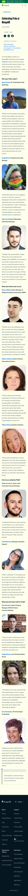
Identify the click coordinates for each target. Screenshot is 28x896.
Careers (4, 813)
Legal (3, 822)
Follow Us (4, 844)
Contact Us (16, 813)
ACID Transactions (18, 871)
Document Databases (19, 863)
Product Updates (18, 827)
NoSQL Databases (18, 858)
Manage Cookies (18, 835)
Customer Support (18, 831)
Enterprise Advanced (7, 860)
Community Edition (6, 865)
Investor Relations (6, 818)
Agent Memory (17, 880)
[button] (21, 802)
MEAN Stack (17, 884)
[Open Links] (25, 5)
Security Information (7, 835)
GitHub (3, 831)
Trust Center (5, 840)
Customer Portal (18, 818)
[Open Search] (22, 5)
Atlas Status (17, 822)
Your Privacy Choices (19, 841)
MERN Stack (17, 876)
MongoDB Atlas (5, 856)
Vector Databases (18, 854)
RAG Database (17, 867)
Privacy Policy (5, 827)
